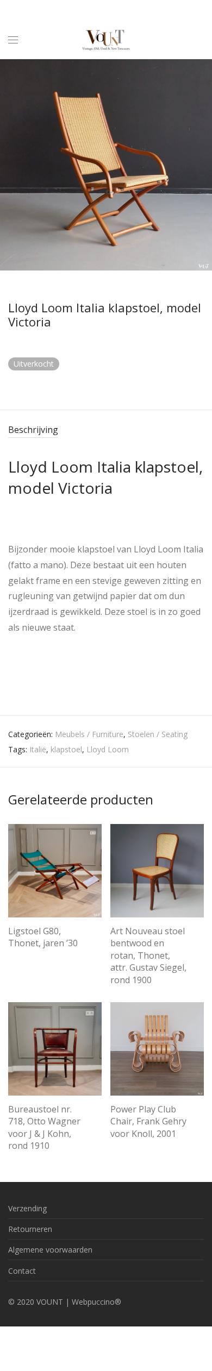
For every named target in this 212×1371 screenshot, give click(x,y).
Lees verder (23, 957)
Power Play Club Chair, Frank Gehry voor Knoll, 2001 (148, 1121)
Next (201, 164)
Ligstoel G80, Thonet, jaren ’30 (43, 937)
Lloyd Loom (107, 749)
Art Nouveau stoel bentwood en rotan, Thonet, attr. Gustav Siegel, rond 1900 (148, 955)
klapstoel (66, 749)
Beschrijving (33, 430)
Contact (22, 1271)
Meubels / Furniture (89, 734)
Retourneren (30, 1229)
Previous (10, 164)
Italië (37, 749)
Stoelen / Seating (158, 734)
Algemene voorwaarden (50, 1249)
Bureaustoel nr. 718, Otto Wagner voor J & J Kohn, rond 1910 (44, 1127)
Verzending (27, 1208)
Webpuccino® (96, 1302)
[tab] (106, 430)
